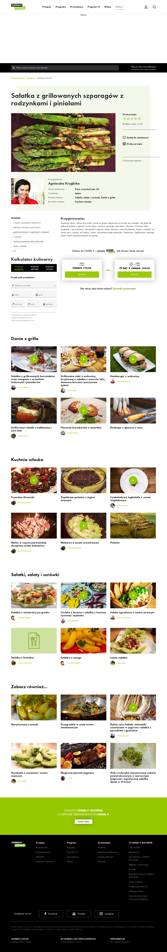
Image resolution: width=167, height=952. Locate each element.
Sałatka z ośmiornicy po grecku (30, 612)
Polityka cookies (136, 891)
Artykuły (101, 847)
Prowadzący (76, 6)
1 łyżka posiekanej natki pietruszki (28, 241)
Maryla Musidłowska (24, 502)
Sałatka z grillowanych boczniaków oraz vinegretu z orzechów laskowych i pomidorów (33, 379)
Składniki (40, 856)
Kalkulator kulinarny (45, 861)
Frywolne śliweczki (22, 497)
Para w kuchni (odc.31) (87, 189)
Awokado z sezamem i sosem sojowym (29, 774)
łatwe (78, 193)
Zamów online (83, 821)
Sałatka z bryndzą (22, 657)
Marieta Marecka (73, 433)
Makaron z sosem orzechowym (80, 542)
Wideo (107, 6)
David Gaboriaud (72, 621)
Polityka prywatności (138, 886)
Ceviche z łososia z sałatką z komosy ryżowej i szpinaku (83, 614)
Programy (61, 6)
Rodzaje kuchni (43, 852)
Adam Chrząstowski (123, 381)
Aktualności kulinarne (107, 852)
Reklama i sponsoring (138, 864)
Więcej (119, 6)
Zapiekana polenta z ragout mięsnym (78, 499)
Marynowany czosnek (24, 724)
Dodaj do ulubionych (137, 137)
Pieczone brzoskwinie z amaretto (81, 427)
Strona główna (18, 78)
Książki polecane (106, 856)
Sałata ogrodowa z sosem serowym (132, 612)
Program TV (94, 6)
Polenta (114, 542)
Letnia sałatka (118, 657)
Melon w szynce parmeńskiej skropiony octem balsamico (28, 544)
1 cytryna (17, 237)
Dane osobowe (136, 882)
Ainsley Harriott (22, 436)
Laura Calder (121, 663)
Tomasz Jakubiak (23, 387)
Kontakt (132, 869)
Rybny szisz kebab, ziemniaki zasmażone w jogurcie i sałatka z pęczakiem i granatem (130, 727)
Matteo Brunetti (122, 505)
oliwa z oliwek (19, 246)
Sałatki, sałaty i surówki (87, 197)
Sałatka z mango (71, 657)
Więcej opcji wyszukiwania (143, 66)
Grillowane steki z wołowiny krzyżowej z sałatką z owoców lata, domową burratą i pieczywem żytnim (83, 381)
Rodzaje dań (42, 847)
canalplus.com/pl (19, 938)
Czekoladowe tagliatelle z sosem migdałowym (130, 499)
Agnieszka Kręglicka (64, 183)
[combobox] (65, 67)
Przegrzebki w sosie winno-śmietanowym (77, 726)
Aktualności (134, 852)
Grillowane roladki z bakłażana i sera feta (31, 429)
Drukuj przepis (134, 144)
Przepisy (46, 6)
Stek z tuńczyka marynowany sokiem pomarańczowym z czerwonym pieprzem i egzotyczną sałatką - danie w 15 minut (133, 777)
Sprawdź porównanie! (124, 288)
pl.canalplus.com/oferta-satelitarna (78, 938)
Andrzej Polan (72, 390)
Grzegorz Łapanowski (24, 663)
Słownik (101, 861)
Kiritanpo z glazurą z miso (126, 427)
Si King (69, 778)
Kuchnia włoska (83, 201)
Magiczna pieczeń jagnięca (77, 772)
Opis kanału (134, 847)
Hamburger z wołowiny (124, 376)
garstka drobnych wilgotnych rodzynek (31, 232)
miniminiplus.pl (117, 938)
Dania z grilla (108, 197)
